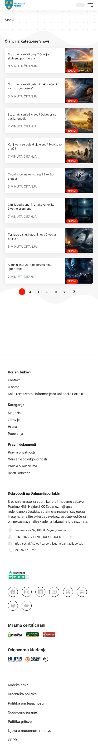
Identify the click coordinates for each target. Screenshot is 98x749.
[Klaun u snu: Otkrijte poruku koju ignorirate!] (79, 270)
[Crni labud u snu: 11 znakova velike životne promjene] (79, 210)
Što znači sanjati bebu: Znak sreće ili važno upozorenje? (32, 86)
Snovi (72, 70)
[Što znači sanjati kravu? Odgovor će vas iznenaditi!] (79, 120)
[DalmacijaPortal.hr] (15, 5)
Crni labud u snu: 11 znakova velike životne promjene (31, 206)
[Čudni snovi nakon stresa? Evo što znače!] (79, 180)
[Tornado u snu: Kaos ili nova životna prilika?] (79, 240)
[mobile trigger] (89, 5)
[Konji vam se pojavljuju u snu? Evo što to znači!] (79, 150)
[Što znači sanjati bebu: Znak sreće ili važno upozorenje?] (79, 90)
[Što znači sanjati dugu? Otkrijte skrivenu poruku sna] (79, 60)
